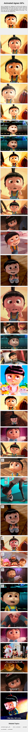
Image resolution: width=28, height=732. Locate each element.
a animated (10, 729)
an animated (4, 729)
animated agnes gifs (5, 727)
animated (25, 727)
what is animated (16, 727)
